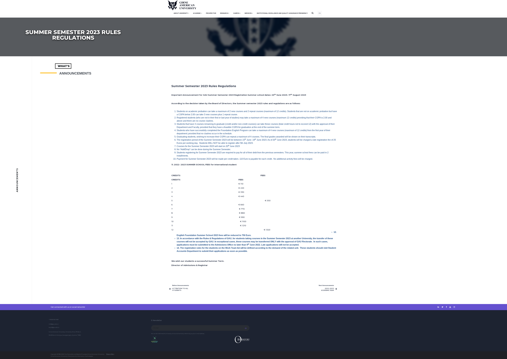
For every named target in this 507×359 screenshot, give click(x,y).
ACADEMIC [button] (197, 13)
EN (320, 13)
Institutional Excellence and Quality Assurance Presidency (282, 13)
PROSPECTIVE (211, 13)
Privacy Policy (110, 354)
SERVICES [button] (248, 13)
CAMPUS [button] (236, 13)
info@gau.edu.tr (54, 324)
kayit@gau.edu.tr (54, 327)
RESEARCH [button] (224, 13)
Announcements (75, 73)
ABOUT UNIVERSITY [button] (181, 13)
